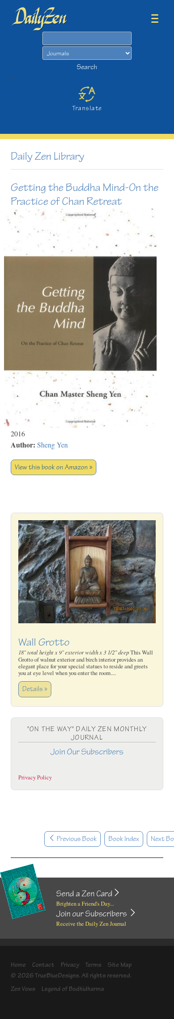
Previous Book (76, 839)
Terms (93, 965)
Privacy (70, 965)
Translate (87, 108)
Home (18, 965)
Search (87, 67)
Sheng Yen (52, 444)
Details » (34, 689)
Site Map (120, 965)
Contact (43, 965)
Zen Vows (23, 989)
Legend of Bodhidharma (72, 989)
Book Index (123, 839)
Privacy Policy (35, 777)
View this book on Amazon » (53, 467)
